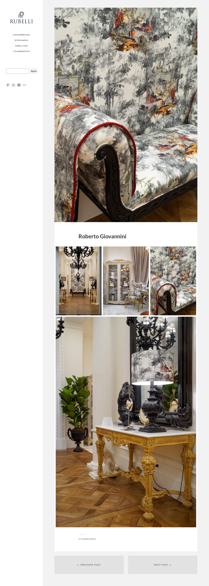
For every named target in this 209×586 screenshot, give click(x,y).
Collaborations (21, 51)
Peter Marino (21, 40)
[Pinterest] (8, 85)
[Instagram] (13, 85)
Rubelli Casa (21, 46)
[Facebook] (19, 85)
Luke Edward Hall (21, 35)
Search (34, 71)
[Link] (24, 85)
